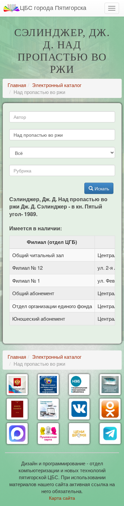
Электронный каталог (56, 84)
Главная (17, 84)
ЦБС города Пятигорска (53, 7)
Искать (101, 188)
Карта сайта (62, 497)
